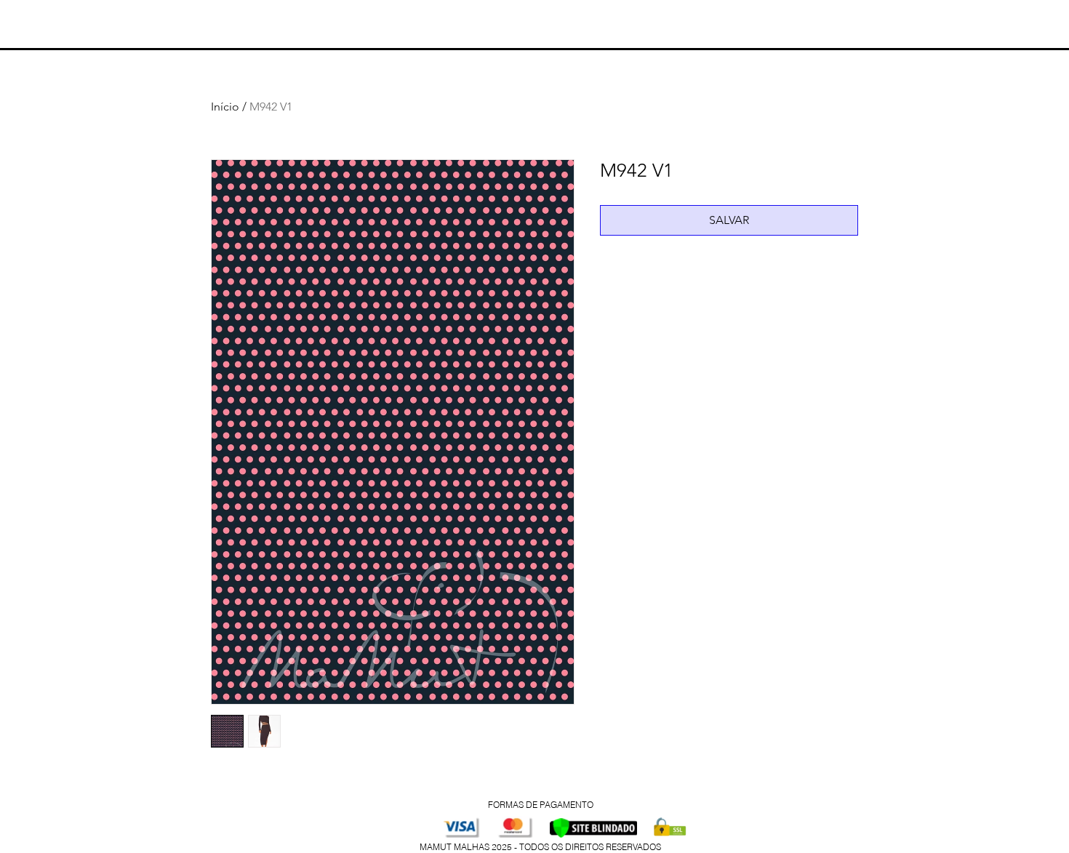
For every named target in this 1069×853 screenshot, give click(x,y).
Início (225, 106)
